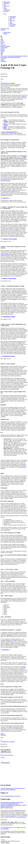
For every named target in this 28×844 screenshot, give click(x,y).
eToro (24, 155)
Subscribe (3, 29)
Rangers (2, 42)
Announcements (8, 803)
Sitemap (24, 805)
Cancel (7, 842)
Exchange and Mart (5, 805)
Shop (2, 53)
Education (13, 57)
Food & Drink (4, 47)
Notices (2, 51)
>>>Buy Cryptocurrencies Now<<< (10, 132)
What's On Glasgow (5, 46)
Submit (2, 842)
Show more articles (5, 762)
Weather (18, 57)
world (22, 96)
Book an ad (6, 6)
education (23, 666)
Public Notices (15, 803)
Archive (20, 805)
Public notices (7, 1)
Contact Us (3, 788)
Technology (3, 61)
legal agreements (4, 828)
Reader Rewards (16, 802)
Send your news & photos (7, 755)
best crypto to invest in (6, 179)
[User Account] (14, 36)
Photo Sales (12, 805)
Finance (2, 60)
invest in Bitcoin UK (5, 254)
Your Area (3, 44)
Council (12, 56)
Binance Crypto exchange (9, 278)
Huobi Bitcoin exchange (9, 316)
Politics (5, 57)
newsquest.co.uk (7, 827)
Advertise (8, 788)
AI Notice (11, 806)
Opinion (2, 50)
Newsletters (6, 3)
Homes (5, 8)
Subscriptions (4, 802)
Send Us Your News (15, 788)
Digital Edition (7, 32)
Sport (2, 43)
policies (18, 827)
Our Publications (12, 789)
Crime (5, 56)
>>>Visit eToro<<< (5, 198)
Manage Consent (5, 806)
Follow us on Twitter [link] (15, 796)
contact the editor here (11, 815)
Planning (16, 56)
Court (8, 56)
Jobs (5, 4)
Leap (16, 805)
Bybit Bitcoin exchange (9, 356)
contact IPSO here (22, 817)
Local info (6, 11)
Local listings (7, 10)
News (2, 39)
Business (20, 56)
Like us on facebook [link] (6, 796)
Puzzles (5, 33)
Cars (5, 7)
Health (9, 57)
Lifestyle (3, 48)
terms (22, 827)
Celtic (2, 40)
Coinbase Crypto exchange (10, 239)
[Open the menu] (2, 38)
